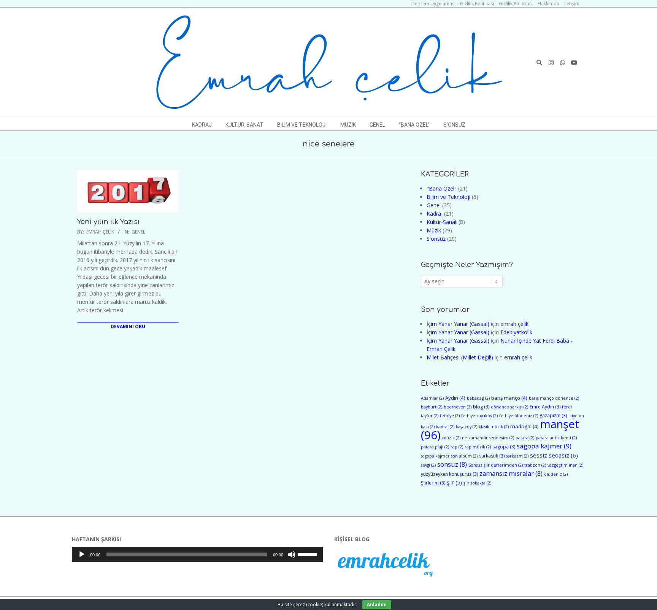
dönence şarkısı (509, 407)
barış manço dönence (554, 398)
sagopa (503, 446)
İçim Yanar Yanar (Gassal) (458, 323)
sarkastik (492, 456)
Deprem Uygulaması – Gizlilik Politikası (452, 3)
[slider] (308, 554)
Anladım (377, 604)
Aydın (455, 397)
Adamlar (432, 398)
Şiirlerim (433, 483)
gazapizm (553, 415)
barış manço (509, 397)
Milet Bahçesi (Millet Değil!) (460, 357)
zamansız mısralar (511, 473)
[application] (197, 554)
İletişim (571, 3)
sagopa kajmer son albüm (449, 456)
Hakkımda (548, 3)
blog (481, 406)
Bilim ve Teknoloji (448, 196)
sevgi (428, 465)
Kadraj (435, 213)
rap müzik (478, 447)
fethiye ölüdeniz (518, 415)
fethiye (450, 415)
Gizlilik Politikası (516, 3)
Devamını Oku (128, 326)
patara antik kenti (556, 437)
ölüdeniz (556, 474)
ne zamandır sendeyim (488, 437)
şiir (454, 482)
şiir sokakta (477, 483)
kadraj (445, 426)
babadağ (478, 398)
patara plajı (435, 447)
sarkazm (517, 456)
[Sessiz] (291, 554)
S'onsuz (436, 238)
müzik (451, 437)
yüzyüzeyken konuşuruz (449, 474)
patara (525, 437)
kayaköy (466, 426)
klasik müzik (494, 426)
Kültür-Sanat (442, 222)
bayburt (431, 407)
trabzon (535, 465)
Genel (138, 232)
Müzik (434, 230)
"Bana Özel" (442, 188)
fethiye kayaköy (479, 415)
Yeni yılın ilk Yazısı (108, 222)
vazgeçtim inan (565, 465)
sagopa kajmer (544, 446)
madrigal (524, 426)
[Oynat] (82, 554)
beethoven (457, 407)
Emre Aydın (545, 406)
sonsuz (452, 464)
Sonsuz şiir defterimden (495, 465)
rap (457, 447)
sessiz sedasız (554, 455)
